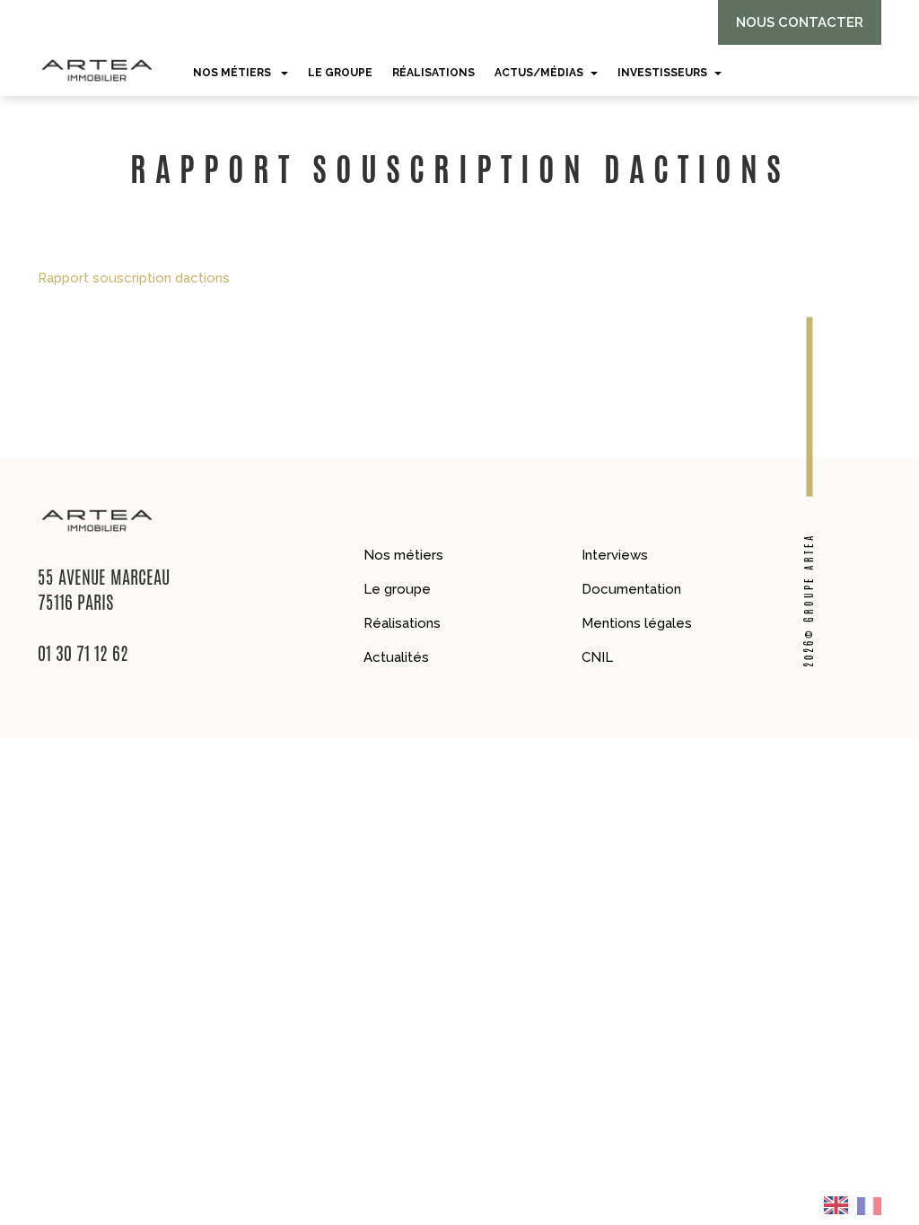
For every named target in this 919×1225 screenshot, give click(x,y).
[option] (874, 1205)
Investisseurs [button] (662, 72)
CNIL (597, 657)
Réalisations (402, 623)
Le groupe (397, 589)
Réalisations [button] (433, 72)
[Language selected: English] (858, 1205)
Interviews (615, 555)
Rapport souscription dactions (134, 278)
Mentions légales (637, 623)
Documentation (631, 589)
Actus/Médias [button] (539, 72)
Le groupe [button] (340, 72)
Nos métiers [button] (233, 72)
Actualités (396, 657)
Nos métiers (403, 555)
